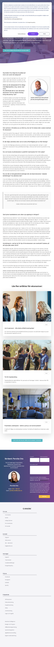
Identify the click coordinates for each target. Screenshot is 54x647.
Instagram (7, 579)
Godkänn (33, 33)
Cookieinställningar (9, 563)
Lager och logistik (9, 613)
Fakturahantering (9, 602)
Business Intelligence (10, 621)
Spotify (7, 585)
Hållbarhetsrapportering (11, 627)
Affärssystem (8, 599)
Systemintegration (9, 630)
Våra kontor (8, 540)
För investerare (8, 523)
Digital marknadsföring (10, 635)
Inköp (6, 608)
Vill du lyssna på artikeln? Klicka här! (16, 50)
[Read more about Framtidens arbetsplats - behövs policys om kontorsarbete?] (27, 404)
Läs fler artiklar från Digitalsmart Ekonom (27, 440)
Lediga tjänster (8, 520)
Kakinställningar (22, 33)
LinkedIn (7, 582)
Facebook (7, 577)
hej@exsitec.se (8, 546)
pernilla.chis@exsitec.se (16, 490)
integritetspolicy (31, 22)
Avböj (44, 33)
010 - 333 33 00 (8, 543)
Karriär (6, 517)
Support (7, 537)
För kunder (7, 526)
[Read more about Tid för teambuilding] (27, 355)
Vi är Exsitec (8, 515)
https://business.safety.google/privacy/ (13, 19)
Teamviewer (8, 560)
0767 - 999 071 (16, 489)
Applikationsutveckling (10, 632)
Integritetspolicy (44, 480)
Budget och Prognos (10, 624)
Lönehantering (8, 610)
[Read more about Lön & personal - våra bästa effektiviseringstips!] (27, 306)
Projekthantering (9, 605)
